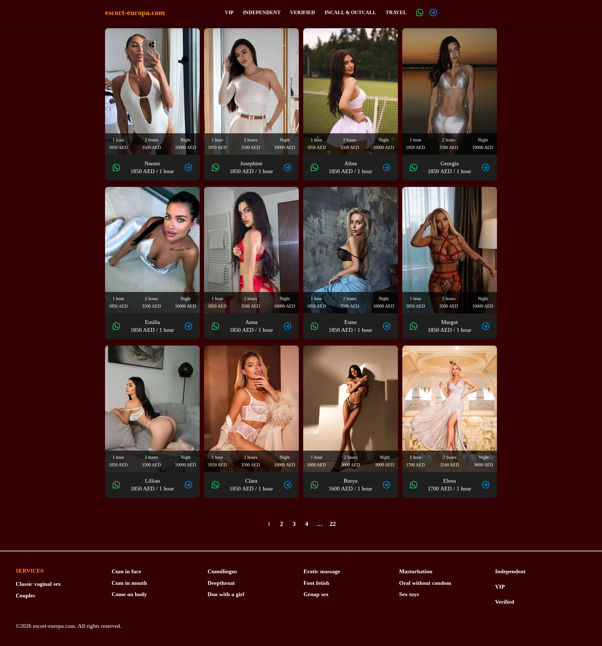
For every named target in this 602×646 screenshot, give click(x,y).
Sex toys (409, 594)
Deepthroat (221, 583)
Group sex (316, 594)
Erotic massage (322, 571)
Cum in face (126, 571)
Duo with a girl (226, 594)
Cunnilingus (222, 571)
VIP (229, 12)
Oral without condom (425, 583)
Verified (302, 12)
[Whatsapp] (420, 12)
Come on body (129, 594)
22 (333, 523)
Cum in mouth (129, 583)
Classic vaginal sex (38, 584)
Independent (262, 12)
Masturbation (415, 571)
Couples (25, 595)
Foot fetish (316, 583)
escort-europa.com (135, 12)
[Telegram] (433, 12)
